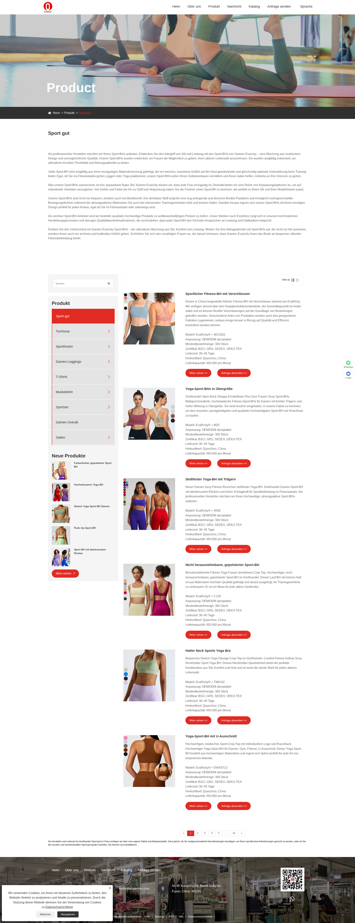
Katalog (254, 6)
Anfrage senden (279, 6)
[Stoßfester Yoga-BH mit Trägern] (149, 504)
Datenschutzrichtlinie (200, 916)
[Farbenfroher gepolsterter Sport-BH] (61, 463)
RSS (171, 916)
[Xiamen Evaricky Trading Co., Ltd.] (48, 1)
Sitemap (159, 916)
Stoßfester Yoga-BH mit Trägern (210, 479)
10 (234, 833)
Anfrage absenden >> (234, 372)
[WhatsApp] (292, 900)
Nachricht (234, 6)
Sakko (60, 437)
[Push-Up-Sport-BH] (61, 528)
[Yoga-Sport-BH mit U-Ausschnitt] (149, 761)
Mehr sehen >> (198, 372)
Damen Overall (67, 422)
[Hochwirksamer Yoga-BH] (61, 484)
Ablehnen (45, 914)
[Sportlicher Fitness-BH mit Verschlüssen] (149, 318)
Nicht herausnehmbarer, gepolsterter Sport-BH (222, 565)
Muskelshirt (64, 392)
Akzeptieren (68, 914)
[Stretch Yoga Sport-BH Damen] (61, 506)
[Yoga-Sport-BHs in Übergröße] (149, 413)
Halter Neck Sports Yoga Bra (208, 650)
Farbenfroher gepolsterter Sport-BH (93, 465)
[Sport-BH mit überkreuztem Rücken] (61, 549)
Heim (176, 6)
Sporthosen (64, 346)
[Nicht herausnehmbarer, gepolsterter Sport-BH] (149, 589)
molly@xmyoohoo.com (134, 888)
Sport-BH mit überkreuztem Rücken (90, 551)
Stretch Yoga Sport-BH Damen (92, 506)
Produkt (214, 6)
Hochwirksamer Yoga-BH (88, 484)
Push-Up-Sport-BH (85, 527)
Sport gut (85, 112)
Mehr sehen (64, 573)
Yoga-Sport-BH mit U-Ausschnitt (211, 736)
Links (147, 916)
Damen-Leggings (68, 362)
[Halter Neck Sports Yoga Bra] (149, 675)
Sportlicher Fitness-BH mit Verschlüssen (217, 294)
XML (181, 916)
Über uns (194, 6)
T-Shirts (61, 377)
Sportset (62, 407)
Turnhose (63, 331)
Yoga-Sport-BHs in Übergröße (209, 389)
